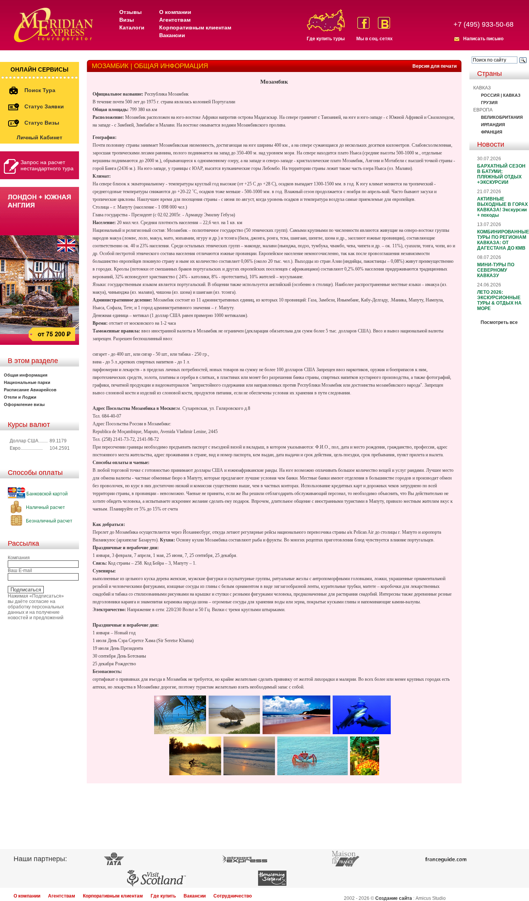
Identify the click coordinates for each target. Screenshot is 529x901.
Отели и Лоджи (20, 397)
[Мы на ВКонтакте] (384, 23)
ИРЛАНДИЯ (493, 124)
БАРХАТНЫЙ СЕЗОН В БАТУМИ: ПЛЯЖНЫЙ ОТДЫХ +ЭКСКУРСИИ (501, 174)
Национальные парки (27, 382)
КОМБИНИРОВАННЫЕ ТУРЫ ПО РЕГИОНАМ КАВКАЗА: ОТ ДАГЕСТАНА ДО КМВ (503, 240)
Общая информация (25, 375)
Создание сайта (393, 898)
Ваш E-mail (20, 570)
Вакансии (172, 35)
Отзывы (130, 12)
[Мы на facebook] (363, 23)
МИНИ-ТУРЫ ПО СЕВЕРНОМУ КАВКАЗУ (495, 270)
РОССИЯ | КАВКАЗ (500, 95)
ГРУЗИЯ (489, 102)
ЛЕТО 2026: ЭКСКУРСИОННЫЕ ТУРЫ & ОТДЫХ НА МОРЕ (499, 300)
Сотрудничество (232, 896)
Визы (126, 20)
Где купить (163, 896)
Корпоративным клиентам (195, 27)
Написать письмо (483, 38)
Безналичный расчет (48, 521)
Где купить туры (326, 38)
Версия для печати (434, 66)
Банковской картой (46, 494)
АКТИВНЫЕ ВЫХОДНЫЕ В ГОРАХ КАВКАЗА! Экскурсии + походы (502, 207)
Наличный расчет (45, 507)
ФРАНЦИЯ (491, 132)
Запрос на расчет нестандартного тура (47, 165)
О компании (175, 12)
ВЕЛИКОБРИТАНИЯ (502, 117)
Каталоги (131, 27)
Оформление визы (24, 404)
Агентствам (175, 20)
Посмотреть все (499, 322)
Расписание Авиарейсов (30, 389)
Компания (19, 557)
